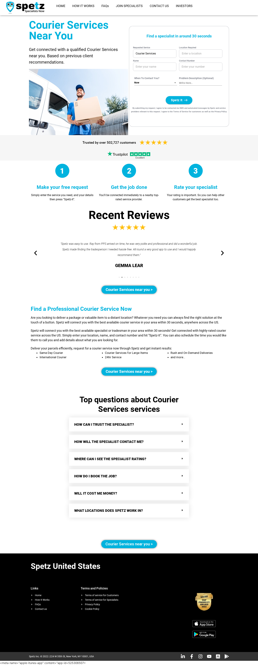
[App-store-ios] (218, 656)
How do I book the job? (95, 476)
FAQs (105, 6)
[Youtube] (209, 656)
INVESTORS (184, 6)
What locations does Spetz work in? (109, 510)
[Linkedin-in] (183, 656)
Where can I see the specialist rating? (110, 459)
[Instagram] (200, 656)
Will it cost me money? (95, 493)
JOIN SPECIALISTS (129, 6)
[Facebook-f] (191, 656)
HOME (60, 6)
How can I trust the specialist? (104, 424)
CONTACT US (159, 6)
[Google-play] (226, 656)
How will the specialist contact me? (109, 442)
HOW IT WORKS (83, 6)
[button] (119, 277)
